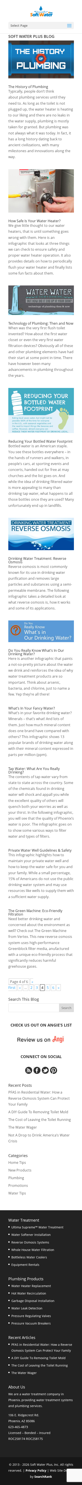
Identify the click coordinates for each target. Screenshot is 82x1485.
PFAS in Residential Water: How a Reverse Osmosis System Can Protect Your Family (39, 1098)
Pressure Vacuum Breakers (31, 1323)
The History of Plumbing (28, 86)
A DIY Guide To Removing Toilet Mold (38, 1112)
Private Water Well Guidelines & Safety (40, 850)
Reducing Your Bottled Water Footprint (40, 441)
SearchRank (43, 1476)
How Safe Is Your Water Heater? (34, 220)
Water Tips (17, 1193)
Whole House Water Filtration (32, 1250)
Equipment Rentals (25, 1265)
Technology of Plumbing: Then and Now (40, 323)
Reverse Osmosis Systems (30, 1242)
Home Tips (17, 1162)
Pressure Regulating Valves (31, 1316)
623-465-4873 (18, 1427)
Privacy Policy (36, 1470)
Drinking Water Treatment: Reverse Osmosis (37, 560)
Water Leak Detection (26, 1308)
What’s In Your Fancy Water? (31, 708)
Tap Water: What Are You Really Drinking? (34, 770)
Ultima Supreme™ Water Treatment (37, 1227)
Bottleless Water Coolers (29, 1257)
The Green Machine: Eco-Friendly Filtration (35, 912)
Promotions (18, 1185)
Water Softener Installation (31, 1235)
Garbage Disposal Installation (32, 1301)
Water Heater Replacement (31, 1286)
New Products (19, 1170)
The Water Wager (22, 1127)
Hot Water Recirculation (28, 1293)
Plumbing (16, 1177)
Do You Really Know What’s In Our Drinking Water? (36, 652)
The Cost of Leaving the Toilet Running (39, 1119)
